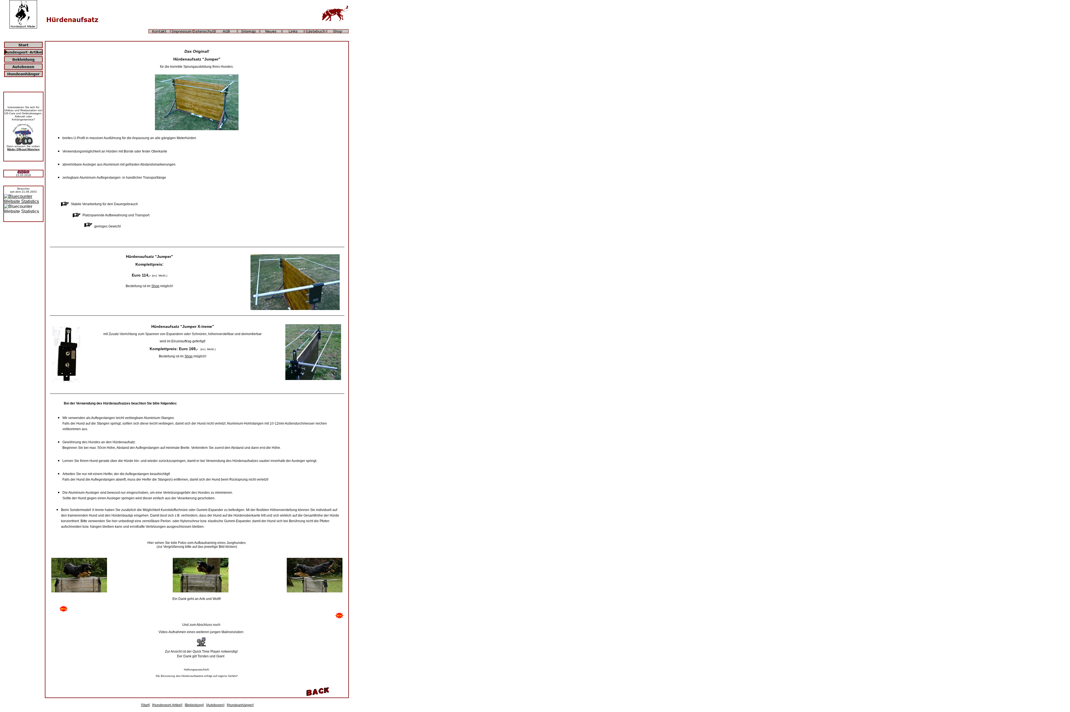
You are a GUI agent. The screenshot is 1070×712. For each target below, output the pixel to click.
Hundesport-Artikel (167, 705)
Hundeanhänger (240, 705)
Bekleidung (194, 705)
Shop (155, 286)
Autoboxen (215, 705)
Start (145, 705)
